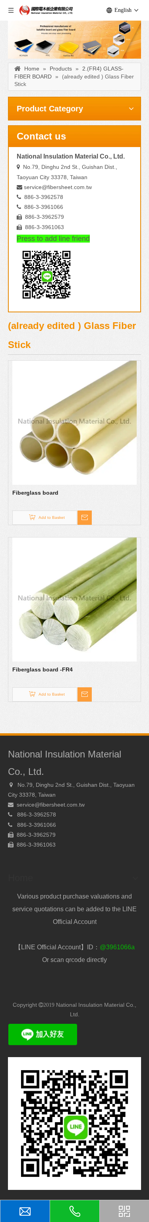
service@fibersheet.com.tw (58, 187)
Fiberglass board (35, 493)
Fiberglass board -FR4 (42, 669)
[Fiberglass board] (74, 422)
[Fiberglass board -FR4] (74, 599)
